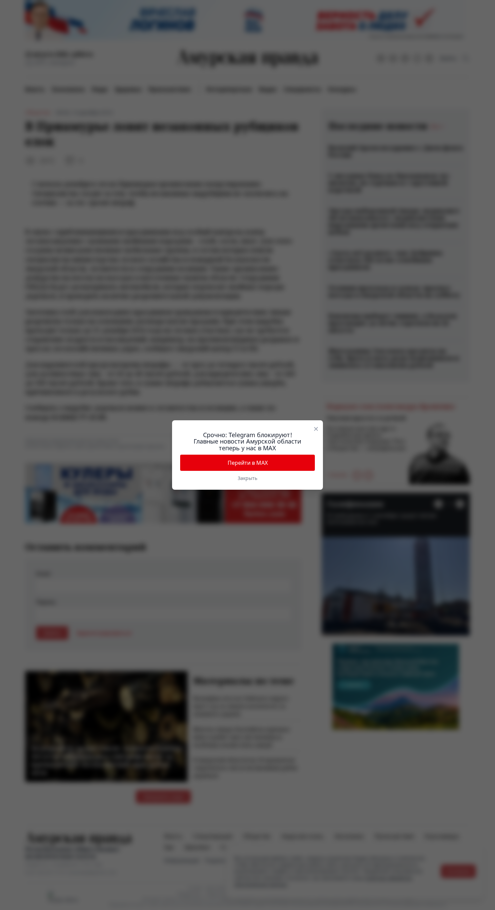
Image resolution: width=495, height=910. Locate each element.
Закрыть (247, 478)
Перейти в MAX (248, 462)
